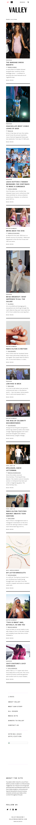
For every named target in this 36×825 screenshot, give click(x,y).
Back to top (17, 821)
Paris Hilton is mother (16, 349)
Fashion (9, 60)
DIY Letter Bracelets (16, 573)
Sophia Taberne (12, 189)
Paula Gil (10, 131)
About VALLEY (14, 702)
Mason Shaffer (12, 627)
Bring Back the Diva (15, 231)
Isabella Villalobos (13, 233)
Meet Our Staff (15, 706)
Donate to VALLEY (16, 720)
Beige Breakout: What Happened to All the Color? (16, 299)
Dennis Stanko (12, 67)
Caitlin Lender (12, 575)
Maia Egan (11, 386)
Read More (10, 80)
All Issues (13, 711)
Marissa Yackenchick (14, 472)
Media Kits (13, 716)
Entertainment (11, 228)
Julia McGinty (12, 351)
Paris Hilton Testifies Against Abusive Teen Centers (16, 513)
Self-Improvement (12, 570)
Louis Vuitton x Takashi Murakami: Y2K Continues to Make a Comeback (18, 184)
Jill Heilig (10, 304)
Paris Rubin (11, 518)
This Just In (10, 465)
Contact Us (13, 725)
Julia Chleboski (12, 668)
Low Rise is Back (13, 384)
